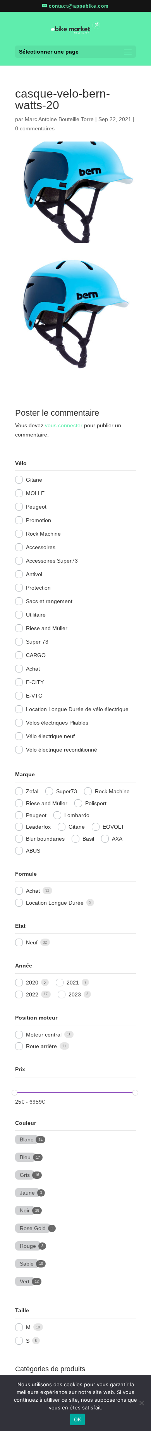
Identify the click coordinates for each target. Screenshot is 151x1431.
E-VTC (34, 696)
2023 (75, 994)
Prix (20, 1069)
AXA (117, 839)
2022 (32, 994)
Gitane (34, 480)
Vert (24, 1280)
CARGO (36, 655)
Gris (25, 1174)
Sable (27, 1263)
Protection (38, 588)
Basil (88, 839)
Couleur (25, 1123)
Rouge (28, 1245)
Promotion (38, 520)
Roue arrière (41, 1046)
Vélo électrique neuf (50, 736)
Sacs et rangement (49, 601)
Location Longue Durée (55, 903)
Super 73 (37, 642)
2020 (32, 982)
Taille (22, 1310)
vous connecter (63, 425)
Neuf (32, 942)
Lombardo (76, 815)
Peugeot (36, 507)
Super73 (66, 791)
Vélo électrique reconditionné (61, 750)
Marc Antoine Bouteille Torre (59, 119)
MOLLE (35, 493)
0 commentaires (35, 128)
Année (23, 965)
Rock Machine (43, 534)
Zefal (32, 791)
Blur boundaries (45, 839)
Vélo (21, 463)
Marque (25, 774)
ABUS (33, 851)
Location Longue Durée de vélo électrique (77, 709)
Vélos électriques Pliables (57, 723)
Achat (33, 669)
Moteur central (44, 1035)
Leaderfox (38, 827)
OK (77, 1419)
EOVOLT (113, 827)
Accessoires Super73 (52, 561)
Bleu (25, 1156)
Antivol (34, 574)
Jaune (27, 1192)
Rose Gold (33, 1227)
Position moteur (36, 1018)
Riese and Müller (46, 628)
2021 (73, 982)
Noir (25, 1210)
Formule (26, 874)
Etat (20, 926)
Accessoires (40, 547)
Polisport (95, 803)
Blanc (26, 1139)
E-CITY (35, 682)
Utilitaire (36, 615)
